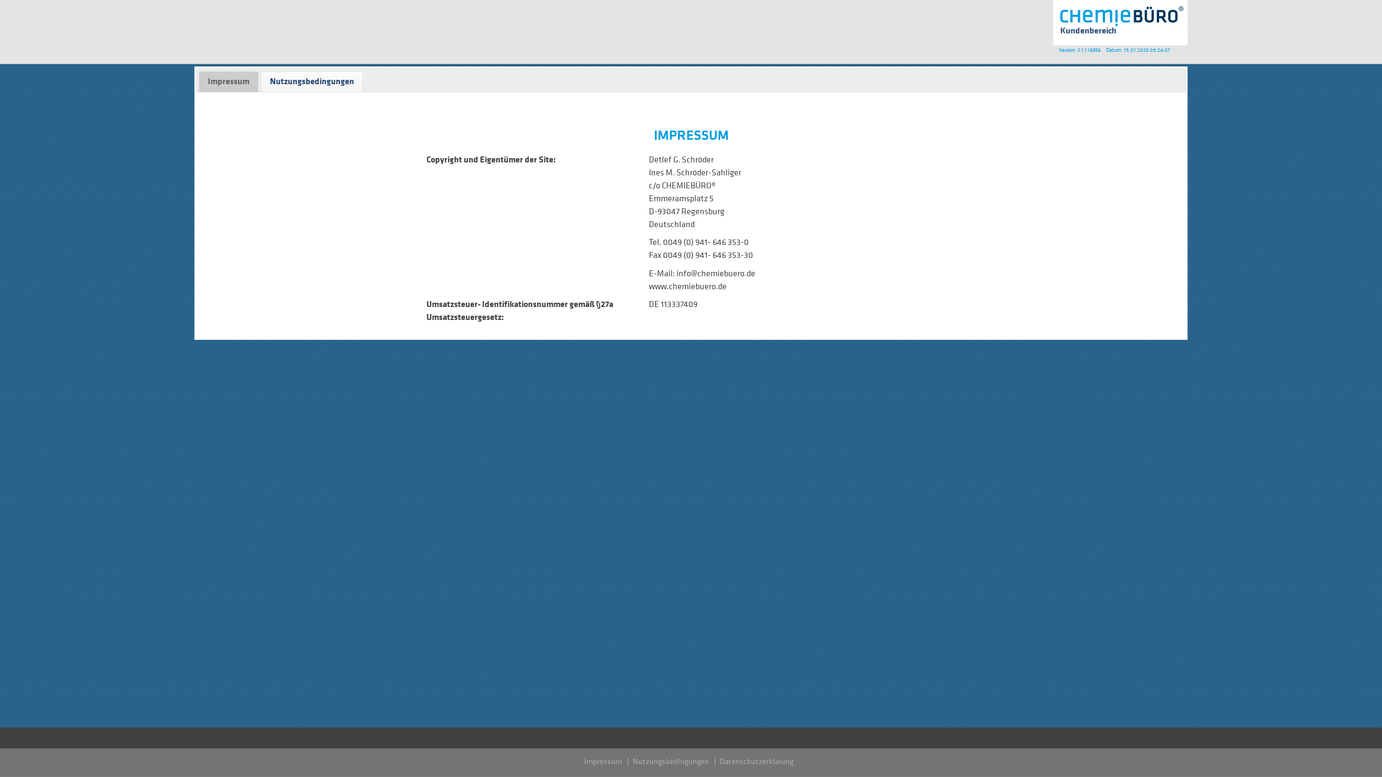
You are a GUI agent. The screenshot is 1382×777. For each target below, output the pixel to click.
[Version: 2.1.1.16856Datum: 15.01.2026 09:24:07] (1120, 22)
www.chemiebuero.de (688, 286)
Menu (13, 19)
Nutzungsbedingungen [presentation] (312, 81)
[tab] (229, 81)
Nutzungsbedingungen (671, 762)
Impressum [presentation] (228, 81)
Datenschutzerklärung (757, 762)
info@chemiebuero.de (715, 273)
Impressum (603, 762)
